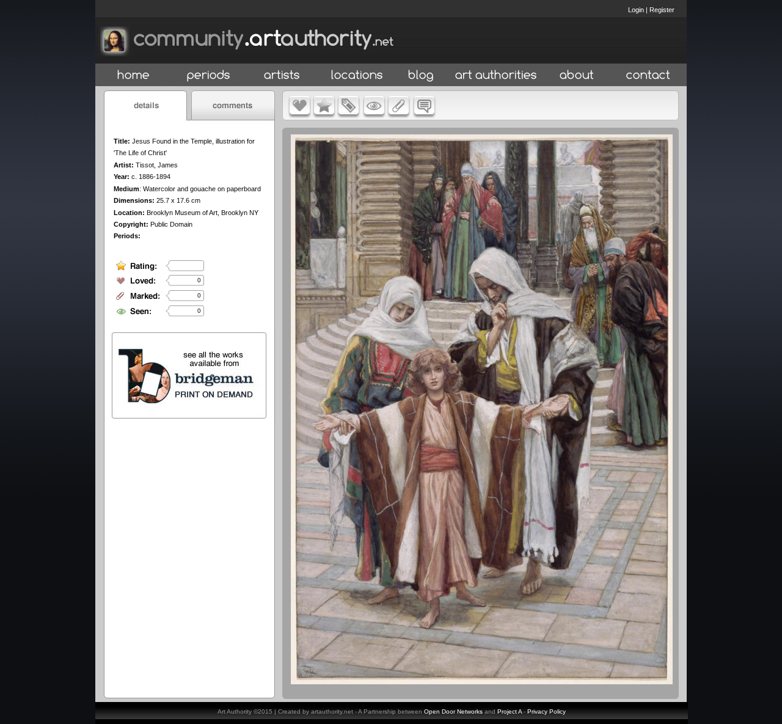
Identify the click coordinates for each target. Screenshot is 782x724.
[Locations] (356, 75)
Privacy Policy (546, 711)
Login (636, 9)
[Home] (133, 75)
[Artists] (283, 75)
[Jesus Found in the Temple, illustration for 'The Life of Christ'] (482, 681)
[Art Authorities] (496, 75)
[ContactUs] (648, 75)
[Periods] (209, 75)
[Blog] (420, 75)
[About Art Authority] (577, 75)
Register (661, 9)
